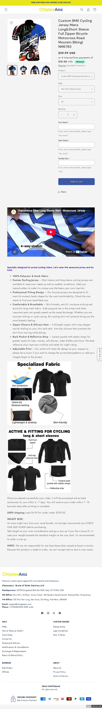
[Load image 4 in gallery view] (46, 70)
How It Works (59, 635)
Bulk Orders (7, 668)
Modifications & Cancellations (15, 647)
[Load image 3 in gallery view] (35, 70)
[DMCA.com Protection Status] (94, 707)
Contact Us (7, 639)
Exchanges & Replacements (14, 651)
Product (61, 70)
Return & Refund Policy (12, 655)
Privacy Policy (59, 672)
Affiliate (5, 672)
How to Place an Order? (13, 630)
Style (60, 83)
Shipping (62, 65)
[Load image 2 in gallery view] (23, 70)
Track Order (7, 635)
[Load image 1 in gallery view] (12, 70)
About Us (57, 668)
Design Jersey (59, 626)
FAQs (4, 626)
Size (60, 96)
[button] (6, 9)
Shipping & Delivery (11, 643)
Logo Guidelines (60, 630)
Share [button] (63, 191)
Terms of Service (60, 676)
